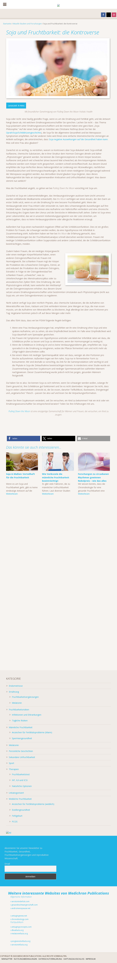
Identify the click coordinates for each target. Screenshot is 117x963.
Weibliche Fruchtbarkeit (20, 798)
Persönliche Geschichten (21, 751)
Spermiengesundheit (22, 738)
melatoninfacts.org (19, 933)
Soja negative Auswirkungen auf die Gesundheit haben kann (78, 139)
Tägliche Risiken (20, 720)
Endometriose (16, 685)
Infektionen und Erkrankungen (26, 714)
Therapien (14, 769)
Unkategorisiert (16, 792)
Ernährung (14, 691)
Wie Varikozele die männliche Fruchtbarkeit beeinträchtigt (55, 477)
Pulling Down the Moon (19, 411)
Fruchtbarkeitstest (21, 774)
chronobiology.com (19, 919)
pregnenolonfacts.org (20, 941)
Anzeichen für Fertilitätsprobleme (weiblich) (33, 804)
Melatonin (17, 702)
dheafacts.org (17, 930)
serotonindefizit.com (20, 901)
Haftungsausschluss (74, 959)
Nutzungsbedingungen (25, 959)
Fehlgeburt (17, 815)
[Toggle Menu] (4, 4)
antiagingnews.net (19, 915)
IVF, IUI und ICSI (20, 780)
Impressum (91, 959)
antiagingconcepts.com (21, 927)
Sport (11, 763)
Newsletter (7, 959)
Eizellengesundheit (21, 809)
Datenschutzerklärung (50, 959)
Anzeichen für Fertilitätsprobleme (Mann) (32, 732)
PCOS (15, 821)
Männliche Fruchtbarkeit (20, 727)
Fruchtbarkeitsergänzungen (25, 696)
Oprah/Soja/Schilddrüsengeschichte (23, 132)
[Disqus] (58, 545)
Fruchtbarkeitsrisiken (19, 709)
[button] (23, 438)
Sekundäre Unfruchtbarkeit (22, 757)
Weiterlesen (12, 493)
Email (7, 863)
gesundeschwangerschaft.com (24, 904)
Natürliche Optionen (22, 786)
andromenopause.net (20, 908)
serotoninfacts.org (19, 944)
